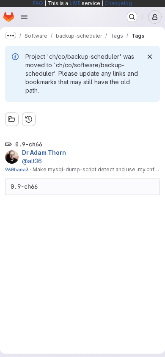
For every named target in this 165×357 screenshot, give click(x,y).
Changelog (118, 3)
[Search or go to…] (132, 17)
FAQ (38, 3)
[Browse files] (12, 119)
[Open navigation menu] (24, 17)
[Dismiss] (150, 57)
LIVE (74, 3)
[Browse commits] (29, 119)
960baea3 (17, 169)
